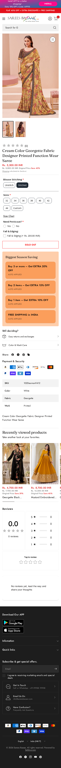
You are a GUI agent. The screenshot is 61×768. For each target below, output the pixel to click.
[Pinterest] (40, 756)
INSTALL (48, 3)
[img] (13, 146)
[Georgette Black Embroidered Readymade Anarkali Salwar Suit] (16, 463)
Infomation (8, 641)
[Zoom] (53, 39)
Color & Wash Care (18, 345)
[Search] (55, 27)
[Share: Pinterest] (24, 355)
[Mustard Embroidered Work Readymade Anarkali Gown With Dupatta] (45, 463)
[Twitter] (25, 756)
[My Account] (50, 18)
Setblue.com (30, 749)
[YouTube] (35, 756)
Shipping (5, 171)
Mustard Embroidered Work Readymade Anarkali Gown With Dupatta (42, 497)
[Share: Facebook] (13, 355)
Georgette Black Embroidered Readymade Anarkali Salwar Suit (15, 497)
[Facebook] (20, 756)
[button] (42, 517)
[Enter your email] (55, 668)
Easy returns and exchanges (21, 336)
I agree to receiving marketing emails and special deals (31, 676)
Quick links (8, 650)
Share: (5, 355)
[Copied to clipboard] (28, 355)
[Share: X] (18, 355)
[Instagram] (30, 756)
